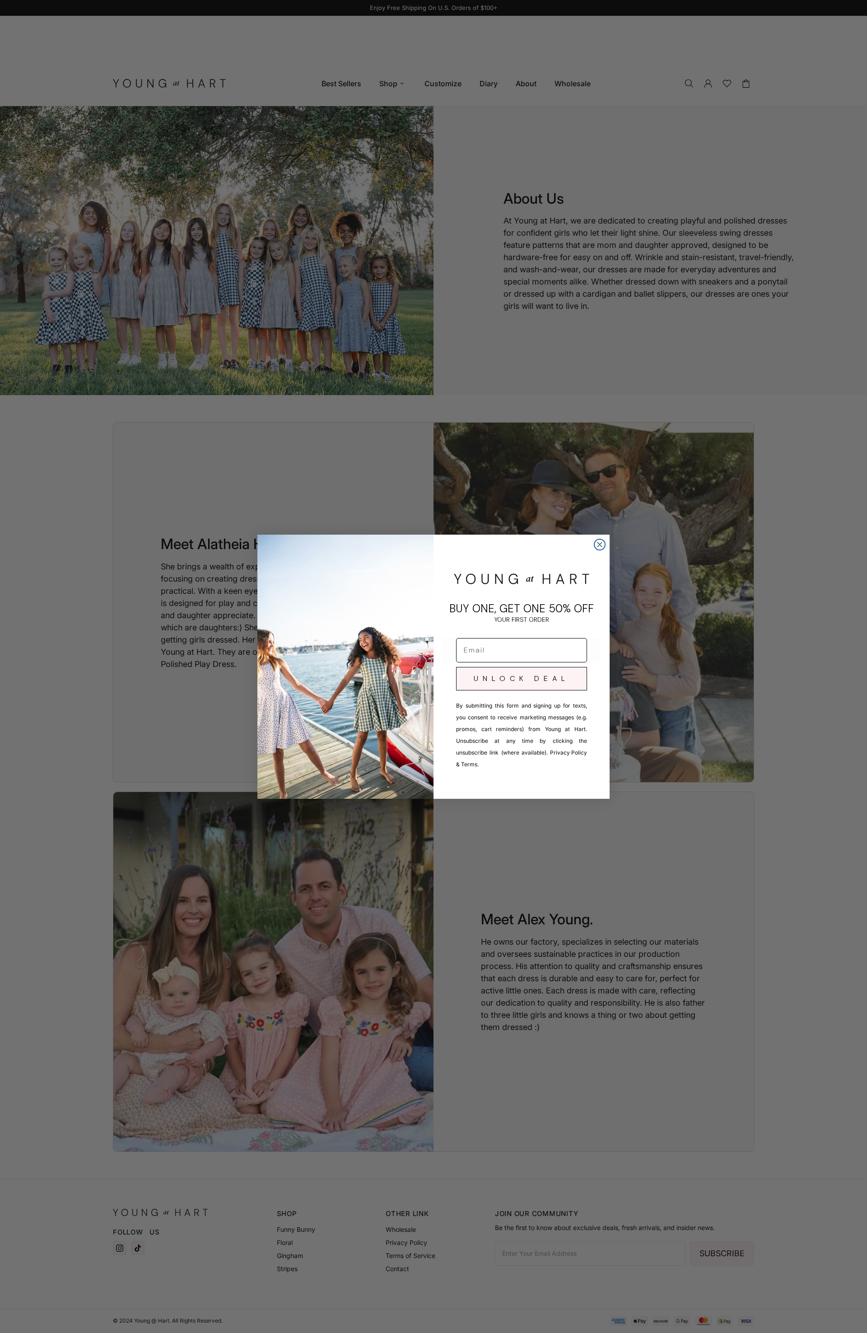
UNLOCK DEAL (521, 678)
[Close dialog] (599, 544)
